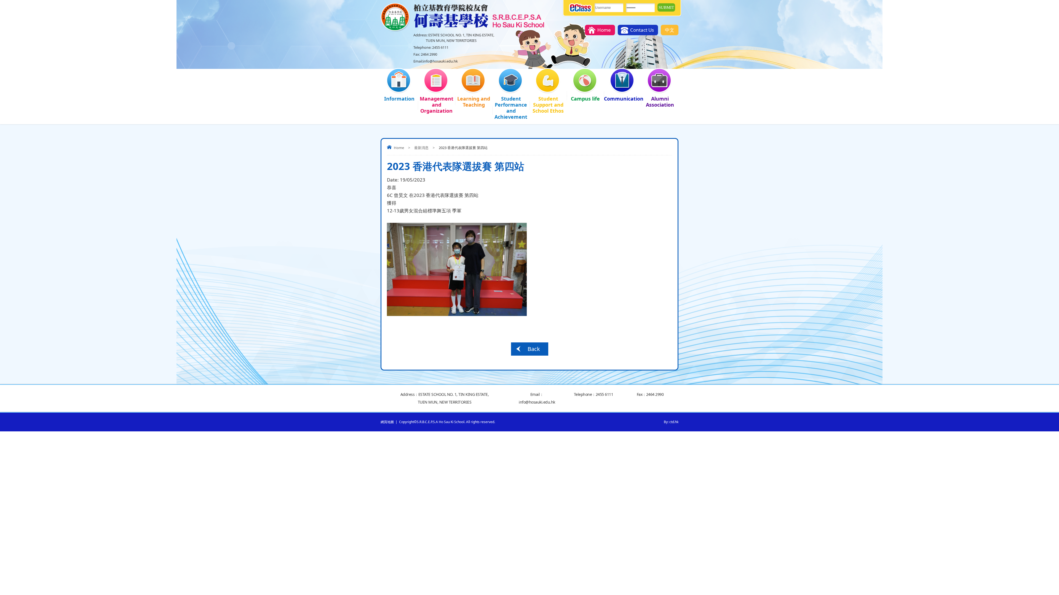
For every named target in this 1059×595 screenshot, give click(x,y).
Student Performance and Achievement (510, 107)
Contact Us (642, 30)
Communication (622, 98)
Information (399, 98)
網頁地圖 (387, 422)
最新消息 (421, 147)
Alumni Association (660, 101)
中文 (669, 30)
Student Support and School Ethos (548, 104)
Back (534, 349)
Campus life (585, 98)
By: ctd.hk (671, 422)
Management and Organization (436, 104)
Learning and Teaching (473, 101)
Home (604, 30)
